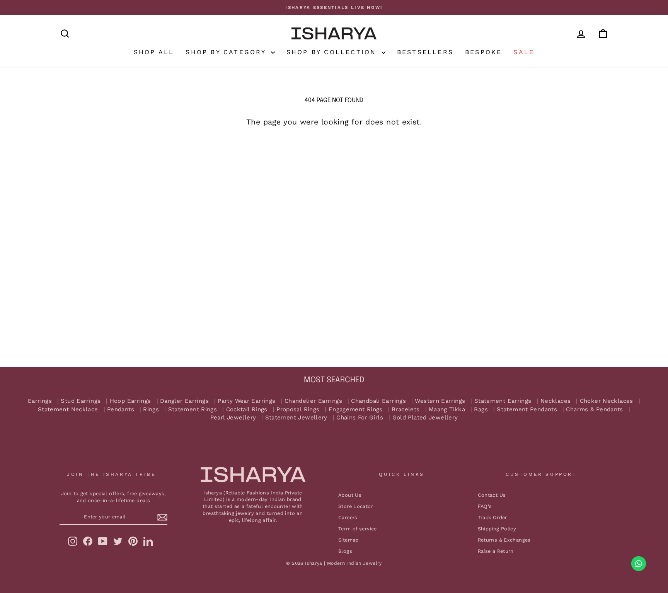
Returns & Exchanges (504, 540)
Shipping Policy (497, 529)
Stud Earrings (81, 401)
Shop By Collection (333, 52)
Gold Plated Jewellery (425, 417)
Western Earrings (440, 401)
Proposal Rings (297, 409)
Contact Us (492, 495)
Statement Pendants (527, 409)
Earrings (40, 401)
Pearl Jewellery (233, 417)
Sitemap (348, 540)
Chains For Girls (359, 417)
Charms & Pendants (594, 409)
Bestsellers (425, 52)
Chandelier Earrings (313, 401)
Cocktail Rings (247, 409)
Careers (348, 517)
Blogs (345, 551)
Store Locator (355, 506)
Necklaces (555, 401)
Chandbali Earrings (378, 401)
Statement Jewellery (296, 417)
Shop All (154, 52)
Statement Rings (192, 409)
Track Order (492, 517)
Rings (151, 409)
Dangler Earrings (184, 401)
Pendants (120, 409)
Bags (481, 409)
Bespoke (483, 52)
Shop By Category (227, 52)
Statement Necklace (68, 409)
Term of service (357, 529)
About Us (349, 495)
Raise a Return (496, 551)
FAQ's (485, 506)
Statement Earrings (503, 401)
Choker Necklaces (606, 401)
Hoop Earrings (130, 401)
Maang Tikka (447, 409)
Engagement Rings (356, 409)
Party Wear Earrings (246, 401)
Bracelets (405, 409)
